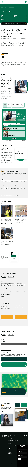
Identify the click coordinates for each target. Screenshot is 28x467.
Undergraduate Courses (11, 7)
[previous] (7, 423)
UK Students (4, 276)
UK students (2, 296)
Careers (6, 23)
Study (5, 7)
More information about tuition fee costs (6, 349)
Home (2, 7)
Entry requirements (17, 23)
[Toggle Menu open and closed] (26, 2)
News (14, 435)
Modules (3, 23)
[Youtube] (24, 435)
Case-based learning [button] (4, 176)
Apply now (21, 23)
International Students (11, 276)
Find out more (21, 283)
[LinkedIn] (25, 435)
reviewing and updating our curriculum (14, 62)
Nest (14, 445)
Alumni (15, 447)
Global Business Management (19, 153)
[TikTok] (22, 435)
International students (11, 334)
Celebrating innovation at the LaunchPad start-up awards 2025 (7, 223)
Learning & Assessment (11, 23)
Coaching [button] (3, 179)
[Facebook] (26, 435)
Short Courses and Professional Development (10, 452)
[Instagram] (21, 435)
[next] (11, 423)
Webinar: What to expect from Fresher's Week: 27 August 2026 (13, 258)
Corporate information (16, 440)
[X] (23, 435)
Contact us (4, 392)
